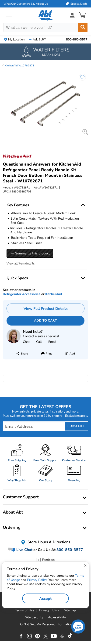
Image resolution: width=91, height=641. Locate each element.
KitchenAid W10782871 (19, 65)
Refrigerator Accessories (21, 294)
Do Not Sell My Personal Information (45, 624)
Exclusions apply (76, 416)
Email (52, 342)
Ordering (12, 527)
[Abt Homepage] (45, 15)
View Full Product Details (46, 308)
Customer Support (21, 497)
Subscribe (76, 426)
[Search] (83, 27)
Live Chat (23, 549)
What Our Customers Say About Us (26, 4)
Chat (26, 342)
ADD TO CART (45, 320)
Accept (45, 598)
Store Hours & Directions (48, 542)
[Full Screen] (85, 132)
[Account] (72, 15)
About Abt (13, 512)
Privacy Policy (37, 580)
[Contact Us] (14, 342)
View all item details (21, 263)
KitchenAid (53, 294)
